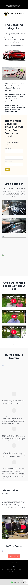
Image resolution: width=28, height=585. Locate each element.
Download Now (14, 556)
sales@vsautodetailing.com (13, 6)
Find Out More (6, 512)
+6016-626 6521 (17, 5)
